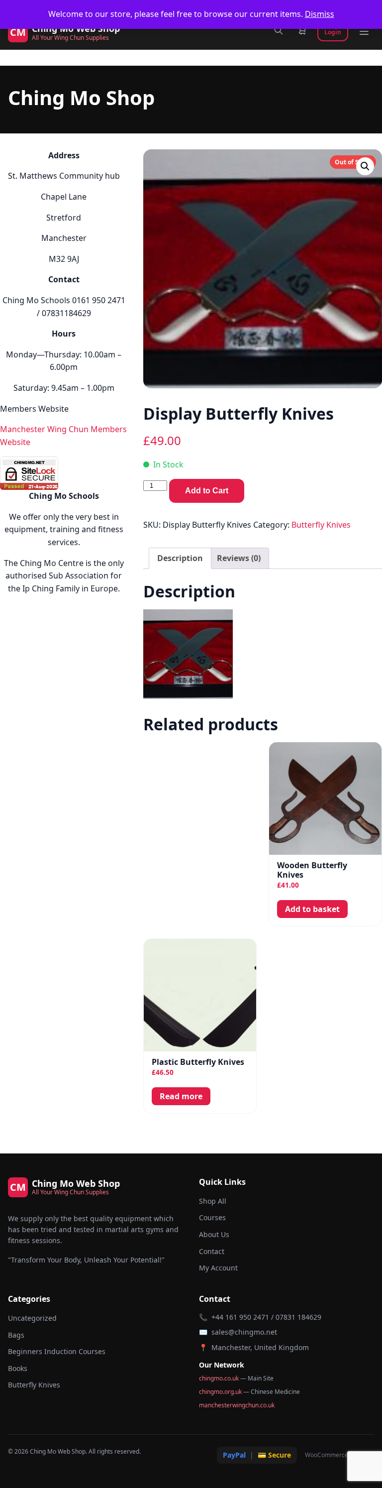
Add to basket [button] (312, 909)
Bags (16, 1335)
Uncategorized (32, 1318)
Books (17, 1368)
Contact (211, 1251)
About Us (214, 1234)
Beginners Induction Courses (56, 1351)
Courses (212, 1217)
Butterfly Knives (321, 524)
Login (332, 32)
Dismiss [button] (319, 13)
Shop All (212, 1201)
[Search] (278, 32)
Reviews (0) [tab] (239, 558)
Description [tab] (180, 558)
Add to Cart (206, 490)
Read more (181, 1096)
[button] (365, 166)
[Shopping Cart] (302, 32)
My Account (218, 1267)
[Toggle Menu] (364, 32)
